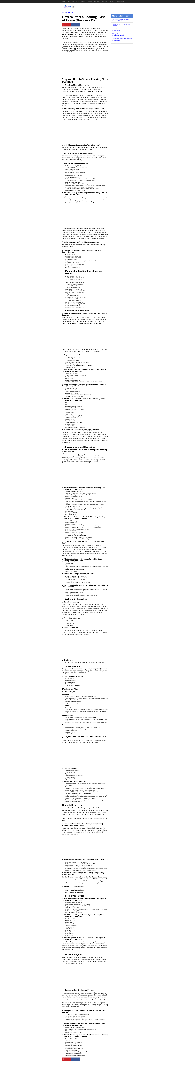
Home (63, 1)
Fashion (83, 1)
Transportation (120, 1)
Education (69, 12)
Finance (90, 1)
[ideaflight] (69, 6)
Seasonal (112, 1)
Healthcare (96, 1)
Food (77, 1)
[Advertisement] (85, 65)
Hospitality (104, 1)
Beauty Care (71, 1)
